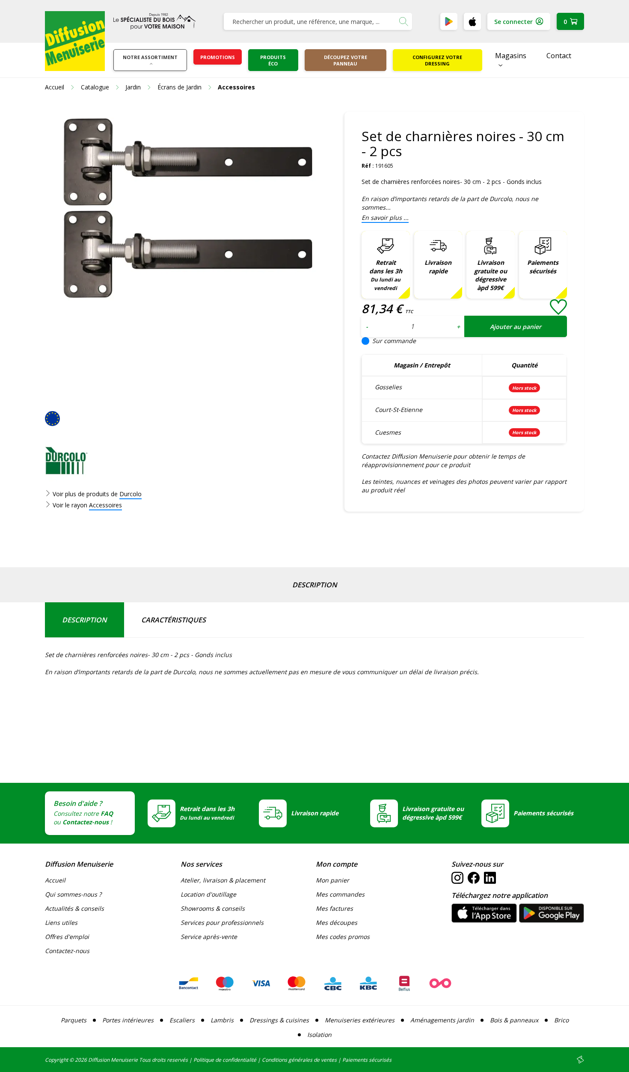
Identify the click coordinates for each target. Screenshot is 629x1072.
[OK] (403, 21)
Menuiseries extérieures (360, 1020)
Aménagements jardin (442, 1020)
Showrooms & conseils (213, 908)
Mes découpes (336, 922)
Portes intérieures (128, 1020)
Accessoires (105, 505)
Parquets (73, 1020)
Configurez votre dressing (437, 60)
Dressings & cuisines (279, 1020)
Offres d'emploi (67, 937)
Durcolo (130, 494)
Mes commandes (340, 894)
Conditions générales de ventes (299, 1059)
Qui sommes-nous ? (73, 894)
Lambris (222, 1020)
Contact (558, 55)
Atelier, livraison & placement (223, 880)
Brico (561, 1020)
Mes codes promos (343, 937)
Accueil (55, 880)
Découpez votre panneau (345, 60)
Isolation (319, 1035)
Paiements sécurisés (542, 266)
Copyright (56, 1059)
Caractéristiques (173, 620)
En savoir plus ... (385, 217)
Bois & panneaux (514, 1020)
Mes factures (334, 908)
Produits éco (273, 60)
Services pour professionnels (222, 922)
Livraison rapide (437, 266)
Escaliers (182, 1020)
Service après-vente (209, 937)
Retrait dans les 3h (385, 275)
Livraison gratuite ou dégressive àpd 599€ (490, 275)
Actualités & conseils (74, 908)
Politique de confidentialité (224, 1059)
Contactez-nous (67, 951)
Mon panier (332, 880)
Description (314, 584)
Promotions (217, 57)
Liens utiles (61, 922)
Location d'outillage (208, 894)
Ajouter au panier (515, 327)
